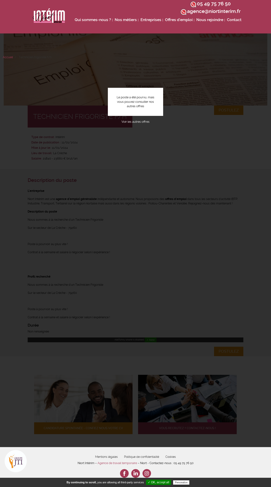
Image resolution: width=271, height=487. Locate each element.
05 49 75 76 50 (214, 4)
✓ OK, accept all (158, 482)
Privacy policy (199, 482)
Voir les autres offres (135, 121)
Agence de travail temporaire (117, 463)
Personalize (181, 482)
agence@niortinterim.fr (214, 11)
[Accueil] (49, 16)
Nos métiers (126, 20)
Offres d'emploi (179, 20)
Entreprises (150, 20)
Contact (234, 20)
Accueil (8, 57)
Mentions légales (106, 457)
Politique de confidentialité (141, 457)
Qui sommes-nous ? (93, 20)
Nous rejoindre (209, 20)
